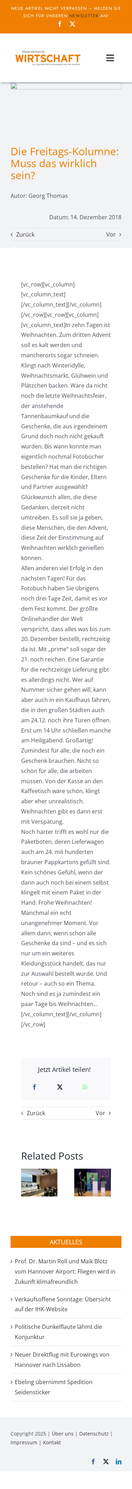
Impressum (24, 1442)
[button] (26, 1182)
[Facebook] (34, 1087)
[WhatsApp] (85, 1087)
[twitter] (72, 24)
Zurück (25, 234)
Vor (111, 234)
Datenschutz (94, 1433)
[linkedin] (118, 1461)
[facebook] (60, 24)
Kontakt (52, 1442)
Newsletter (84, 16)
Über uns (63, 1433)
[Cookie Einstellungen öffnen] (12, 1480)
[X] (60, 1087)
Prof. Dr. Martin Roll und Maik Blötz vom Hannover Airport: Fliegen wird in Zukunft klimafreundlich (65, 1271)
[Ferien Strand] (47, 50)
